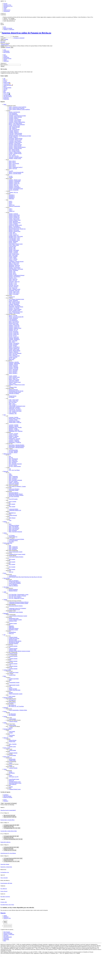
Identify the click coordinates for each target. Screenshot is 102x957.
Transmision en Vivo (7, 6)
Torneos (5, 59)
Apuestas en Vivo (7, 4)
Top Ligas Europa (7, 95)
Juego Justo (5, 935)
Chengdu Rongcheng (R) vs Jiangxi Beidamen (8, 853)
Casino (4, 8)
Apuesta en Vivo (7, 918)
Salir (12, 47)
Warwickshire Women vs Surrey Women (7, 904)
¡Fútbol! (5, 915)
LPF (4, 78)
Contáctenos (6, 938)
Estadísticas (5, 794)
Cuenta (2, 45)
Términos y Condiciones (8, 29)
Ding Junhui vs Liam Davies (5, 896)
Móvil (4, 940)
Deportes (5, 3)
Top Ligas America (7, 96)
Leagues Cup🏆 (7, 83)
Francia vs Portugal (4, 891)
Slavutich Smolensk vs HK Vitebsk (6, 883)
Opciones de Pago (7, 58)
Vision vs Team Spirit (4, 877)
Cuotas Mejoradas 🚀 (8, 85)
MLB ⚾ (5, 79)
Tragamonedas (6, 11)
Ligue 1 (5, 90)
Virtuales (5, 7)
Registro (6, 39)
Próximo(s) (5, 801)
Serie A (5, 86)
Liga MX (5, 88)
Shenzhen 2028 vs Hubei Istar (5, 842)
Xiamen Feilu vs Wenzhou (5, 864)
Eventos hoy (6, 97)
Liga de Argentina (7, 87)
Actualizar (3, 47)
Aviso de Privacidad (7, 933)
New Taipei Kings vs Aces (5, 872)
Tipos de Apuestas (7, 796)
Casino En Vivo (6, 9)
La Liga (5, 81)
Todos (2, 803)
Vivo (5, 799)
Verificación (6, 61)
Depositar (8, 47)
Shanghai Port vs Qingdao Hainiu (6, 866)
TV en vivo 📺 (6, 94)
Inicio (4, 54)
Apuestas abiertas (5, 44)
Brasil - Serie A (6, 92)
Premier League (6, 82)
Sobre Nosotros (6, 931)
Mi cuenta (3, 42)
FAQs (4, 27)
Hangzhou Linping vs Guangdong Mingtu (8, 819)
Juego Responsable (7, 937)
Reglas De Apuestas (7, 28)
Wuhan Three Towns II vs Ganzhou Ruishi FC (8, 810)
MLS (4, 91)
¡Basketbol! (5, 916)
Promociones (6, 57)
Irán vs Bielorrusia (4, 888)
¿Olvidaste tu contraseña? (18, 37)
